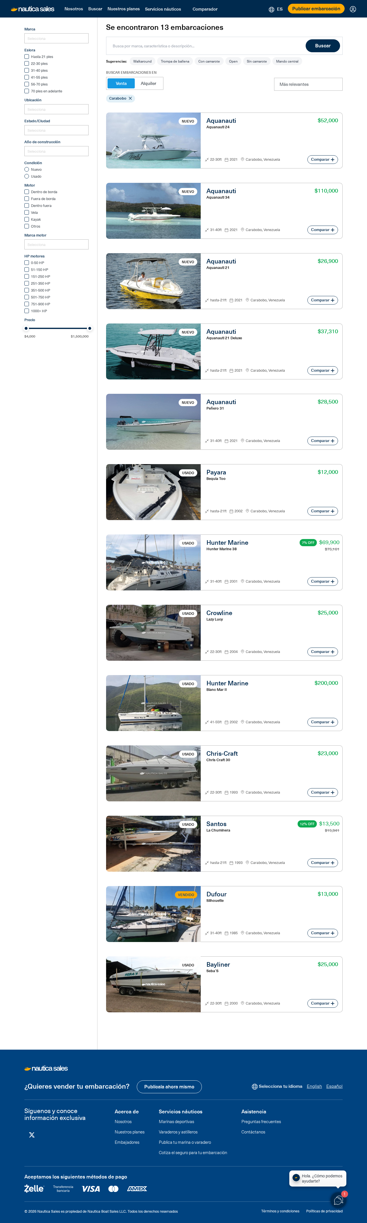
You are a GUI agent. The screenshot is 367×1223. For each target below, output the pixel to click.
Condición (33, 163)
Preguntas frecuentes (261, 1121)
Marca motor (35, 235)
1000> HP (39, 311)
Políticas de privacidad (324, 1211)
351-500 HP (40, 290)
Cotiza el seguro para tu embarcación (193, 1152)
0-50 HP (37, 263)
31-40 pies (39, 70)
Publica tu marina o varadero (185, 1142)
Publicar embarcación (316, 8)
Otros (35, 226)
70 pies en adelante (46, 91)
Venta (121, 83)
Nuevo (36, 169)
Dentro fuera (41, 205)
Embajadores (127, 1142)
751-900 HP (40, 304)
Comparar (320, 159)
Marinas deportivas (176, 1121)
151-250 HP (40, 276)
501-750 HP (40, 297)
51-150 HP (39, 270)
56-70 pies (39, 84)
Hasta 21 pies (42, 57)
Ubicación (33, 100)
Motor (29, 185)
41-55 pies (39, 77)
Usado (36, 176)
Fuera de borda (43, 199)
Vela (34, 212)
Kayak (36, 219)
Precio (29, 320)
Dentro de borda (44, 192)
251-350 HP (40, 283)
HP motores (34, 256)
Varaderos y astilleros (178, 1132)
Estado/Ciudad (37, 121)
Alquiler (148, 83)
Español (334, 1085)
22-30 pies (39, 63)
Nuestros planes (124, 8)
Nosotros (74, 8)
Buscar (95, 8)
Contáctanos (253, 1132)
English (314, 1085)
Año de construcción (42, 142)
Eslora (29, 50)
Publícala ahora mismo (169, 1086)
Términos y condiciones (280, 1211)
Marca (29, 29)
